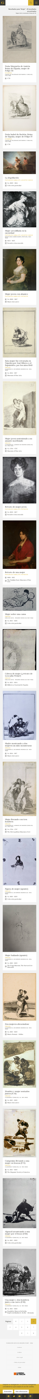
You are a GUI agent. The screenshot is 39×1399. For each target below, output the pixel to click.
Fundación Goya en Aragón (15, 1343)
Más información (21, 1391)
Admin (19, 1367)
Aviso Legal (20, 1357)
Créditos (19, 1352)
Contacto (19, 1347)
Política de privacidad (19, 1362)
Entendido (8, 1391)
